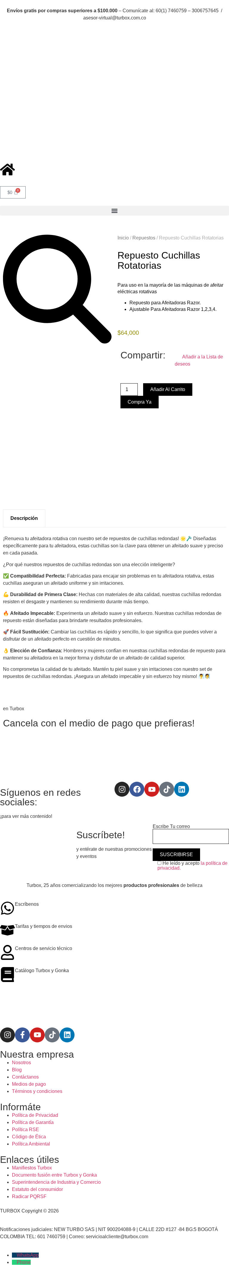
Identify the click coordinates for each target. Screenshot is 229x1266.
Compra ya (139, 401)
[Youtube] (151, 789)
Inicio (123, 237)
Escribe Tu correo (171, 826)
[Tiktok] (166, 789)
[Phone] (14, 1262)
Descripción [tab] (24, 518)
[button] (114, 211)
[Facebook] (136, 789)
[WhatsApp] (14, 1255)
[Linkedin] (181, 789)
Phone (24, 1262)
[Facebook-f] (22, 1034)
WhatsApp (28, 1255)
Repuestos (143, 237)
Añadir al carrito (167, 389)
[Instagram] (121, 789)
